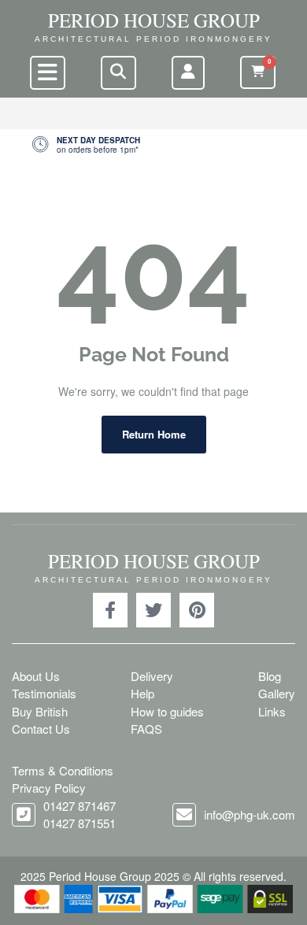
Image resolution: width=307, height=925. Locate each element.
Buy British (40, 711)
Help (142, 693)
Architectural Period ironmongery (153, 39)
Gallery (276, 693)
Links (272, 711)
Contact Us (41, 728)
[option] (153, 144)
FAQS (146, 728)
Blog (269, 676)
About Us (36, 676)
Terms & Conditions (62, 770)
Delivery (152, 676)
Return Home (154, 434)
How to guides (167, 711)
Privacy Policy (49, 787)
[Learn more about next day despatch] (153, 144)
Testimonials (44, 693)
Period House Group (154, 20)
